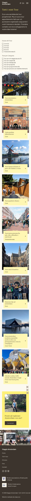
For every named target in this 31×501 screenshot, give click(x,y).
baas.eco (17, 497)
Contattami (10, 423)
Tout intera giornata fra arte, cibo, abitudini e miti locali (12, 235)
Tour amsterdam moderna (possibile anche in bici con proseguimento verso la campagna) (12, 339)
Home (4, 453)
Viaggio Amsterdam (6, 3)
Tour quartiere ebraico (12, 201)
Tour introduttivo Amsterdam (10, 99)
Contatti (4, 467)
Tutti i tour (5, 456)
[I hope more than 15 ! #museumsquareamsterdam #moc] (8, 437)
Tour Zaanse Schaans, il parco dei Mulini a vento (13, 167)
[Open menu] (27, 3)
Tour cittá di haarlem (11, 269)
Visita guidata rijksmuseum (9, 133)
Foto (3, 463)
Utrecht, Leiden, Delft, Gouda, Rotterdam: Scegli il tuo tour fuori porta (13, 377)
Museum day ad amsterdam (10, 303)
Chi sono (4, 460)
